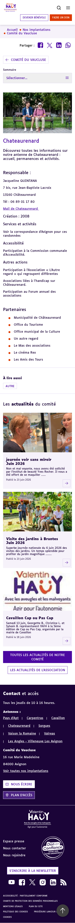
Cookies (7, 917)
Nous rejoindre (14, 855)
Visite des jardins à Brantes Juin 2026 (32, 541)
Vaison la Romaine (22, 733)
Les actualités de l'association (37, 670)
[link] (56, 848)
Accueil (12, 29)
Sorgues (44, 726)
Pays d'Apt (11, 718)
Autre (10, 386)
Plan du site (36, 906)
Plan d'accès (21, 795)
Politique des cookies (15, 911)
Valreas (49, 733)
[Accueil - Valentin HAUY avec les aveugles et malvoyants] (10, 7)
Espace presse (13, 841)
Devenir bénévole (34, 17)
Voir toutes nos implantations (25, 771)
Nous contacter (14, 848)
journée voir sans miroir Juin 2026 (28, 461)
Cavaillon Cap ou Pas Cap (29, 618)
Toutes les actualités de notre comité (37, 657)
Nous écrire (21, 784)
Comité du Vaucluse (22, 33)
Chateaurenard (19, 726)
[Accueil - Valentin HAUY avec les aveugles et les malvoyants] (37, 820)
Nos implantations (36, 29)
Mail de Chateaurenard (21, 209)
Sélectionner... (16, 78)
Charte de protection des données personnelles (30, 901)
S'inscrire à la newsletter (32, 871)
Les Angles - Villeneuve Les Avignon (35, 741)
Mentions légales (13, 906)
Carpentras (35, 718)
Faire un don (60, 17)
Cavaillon (58, 718)
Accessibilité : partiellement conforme (25, 896)
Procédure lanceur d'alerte (49, 911)
